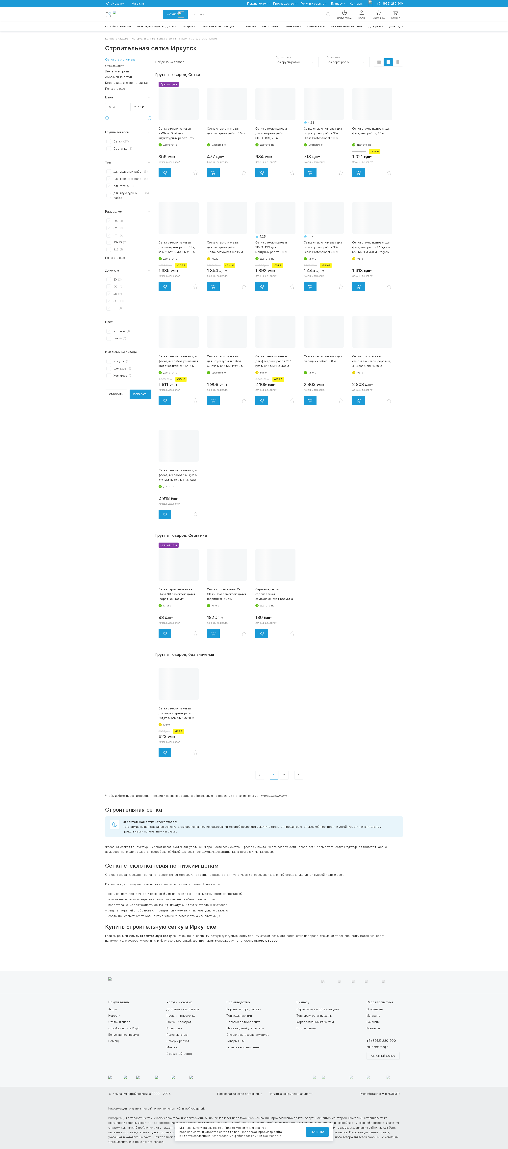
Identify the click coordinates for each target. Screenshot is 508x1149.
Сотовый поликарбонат (243, 1022)
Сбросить (116, 394)
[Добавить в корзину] (165, 172)
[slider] (107, 118)
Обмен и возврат (178, 1022)
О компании (375, 1009)
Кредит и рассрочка (180, 1015)
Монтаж (172, 1047)
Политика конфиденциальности (291, 1094)
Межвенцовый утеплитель (245, 1028)
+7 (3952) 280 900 (390, 3)
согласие (200, 1136)
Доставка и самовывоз (182, 1009)
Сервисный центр (179, 1054)
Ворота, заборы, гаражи (243, 1009)
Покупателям (256, 3)
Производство (283, 3)
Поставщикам (306, 1028)
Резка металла (177, 1034)
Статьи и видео (119, 1022)
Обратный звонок (383, 1056)
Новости (114, 1015)
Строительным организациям (317, 1009)
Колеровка (174, 1028)
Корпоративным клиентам (315, 1022)
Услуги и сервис (312, 3)
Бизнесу (337, 3)
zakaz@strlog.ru (378, 1047)
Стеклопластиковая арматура (247, 1034)
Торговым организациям (314, 1015)
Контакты (356, 3)
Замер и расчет (177, 1041)
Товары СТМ (235, 1041)
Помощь (114, 1041)
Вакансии (373, 1022)
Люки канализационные (243, 1047)
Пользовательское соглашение (239, 1094)
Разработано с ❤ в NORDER (380, 1094)
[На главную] (127, 14)
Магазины (373, 1015)
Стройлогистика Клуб (123, 1028)
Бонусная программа (123, 1034)
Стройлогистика (380, 1002)
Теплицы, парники (239, 1015)
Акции (112, 1009)
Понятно (317, 1131)
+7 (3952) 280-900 (381, 1041)
